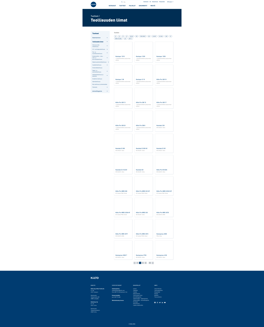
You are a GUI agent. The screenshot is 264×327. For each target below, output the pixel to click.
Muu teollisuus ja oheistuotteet (99, 84)
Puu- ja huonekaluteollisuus (97, 52)
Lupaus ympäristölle (138, 305)
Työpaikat (135, 290)
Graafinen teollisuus (97, 79)
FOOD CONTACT (143, 36)
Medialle (156, 295)
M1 (170, 36)
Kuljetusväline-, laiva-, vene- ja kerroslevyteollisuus (97, 57)
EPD (136, 36)
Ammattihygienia (97, 91)
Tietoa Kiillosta (157, 288)
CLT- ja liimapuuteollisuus (98, 49)
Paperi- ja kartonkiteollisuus (96, 71)
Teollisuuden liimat (97, 41)
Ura (150, 1)
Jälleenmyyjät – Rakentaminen (140, 298)
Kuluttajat (135, 302)
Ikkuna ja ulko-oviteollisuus (96, 45)
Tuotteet (94, 16)
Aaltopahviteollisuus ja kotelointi (97, 75)
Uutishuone (145, 1)
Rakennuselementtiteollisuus (99, 62)
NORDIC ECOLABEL (118, 38)
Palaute (156, 293)
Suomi (170, 1)
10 (149, 263)
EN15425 (131, 36)
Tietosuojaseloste (158, 290)
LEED (166, 36)
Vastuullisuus (155, 1)
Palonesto (94, 87)
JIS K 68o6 (161, 36)
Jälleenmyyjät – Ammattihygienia (141, 300)
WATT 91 (130, 38)
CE (115, 36)
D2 (119, 36)
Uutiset (135, 288)
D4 (126, 36)
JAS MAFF (154, 36)
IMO (149, 36)
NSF (125, 38)
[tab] (112, 5)
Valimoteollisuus (96, 81)
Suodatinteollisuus (96, 65)
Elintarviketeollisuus (97, 67)
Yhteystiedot (162, 1)
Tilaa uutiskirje (157, 297)
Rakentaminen (96, 37)
